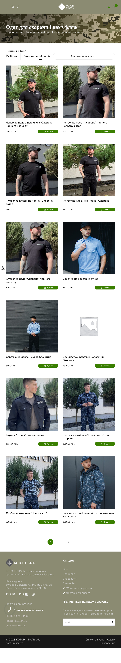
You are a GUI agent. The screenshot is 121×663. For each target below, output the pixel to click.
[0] (113, 7)
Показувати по (30, 56)
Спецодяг (30, 32)
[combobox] (84, 57)
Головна (10, 32)
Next (69, 542)
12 (40, 56)
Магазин (20, 32)
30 (49, 56)
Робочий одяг (43, 32)
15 (45, 56)
